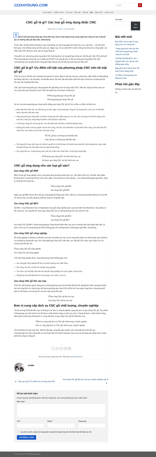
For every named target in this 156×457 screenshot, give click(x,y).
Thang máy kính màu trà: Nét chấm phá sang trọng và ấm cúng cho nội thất (127, 51)
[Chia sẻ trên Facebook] (53, 348)
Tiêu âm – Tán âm (81, 12)
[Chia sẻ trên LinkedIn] (69, 348)
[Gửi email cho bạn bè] (61, 348)
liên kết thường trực (76, 357)
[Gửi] (140, 5)
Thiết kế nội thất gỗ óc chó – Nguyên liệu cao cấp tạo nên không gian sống (126, 61)
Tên (19, 421)
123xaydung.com (30, 5)
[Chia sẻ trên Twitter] (57, 348)
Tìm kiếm (118, 19)
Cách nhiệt (47, 12)
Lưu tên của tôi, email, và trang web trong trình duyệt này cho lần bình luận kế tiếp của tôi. (56, 432)
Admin (72, 29)
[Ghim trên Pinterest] (65, 348)
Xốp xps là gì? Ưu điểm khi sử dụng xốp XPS (36, 381)
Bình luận (21, 401)
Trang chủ (108, 12)
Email (50, 421)
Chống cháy (59, 12)
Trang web (82, 421)
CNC (91, 12)
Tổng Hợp (99, 12)
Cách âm (69, 12)
